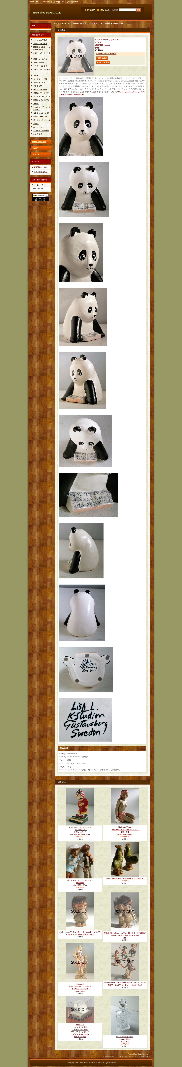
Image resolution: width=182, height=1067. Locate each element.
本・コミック (38, 127)
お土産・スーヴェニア (41, 97)
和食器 (36, 76)
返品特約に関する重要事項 (106, 54)
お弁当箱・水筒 (39, 82)
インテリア (37, 86)
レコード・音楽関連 (41, 131)
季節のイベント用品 (41, 100)
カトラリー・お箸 (40, 79)
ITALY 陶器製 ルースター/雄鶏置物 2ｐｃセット (126, 878)
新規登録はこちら (40, 167)
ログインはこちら (40, 172)
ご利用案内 (91, 10)
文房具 (36, 104)
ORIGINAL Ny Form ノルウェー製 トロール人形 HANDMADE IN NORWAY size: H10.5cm (125, 935)
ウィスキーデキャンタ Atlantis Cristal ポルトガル (124, 1039)
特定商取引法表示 (39, 142)
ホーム (56, 23)
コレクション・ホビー (41, 113)
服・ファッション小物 (41, 120)
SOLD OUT (37, 134)
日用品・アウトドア (41, 93)
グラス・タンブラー (41, 66)
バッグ (36, 124)
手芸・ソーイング (40, 117)
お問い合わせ (105, 10)
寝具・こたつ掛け (40, 90)
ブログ (35, 148)
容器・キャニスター (41, 59)
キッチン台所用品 (40, 40)
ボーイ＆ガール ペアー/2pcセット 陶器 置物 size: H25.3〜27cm (80, 882)
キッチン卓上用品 (40, 44)
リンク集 (35, 154)
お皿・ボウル (38, 62)
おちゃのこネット (143, 1054)
